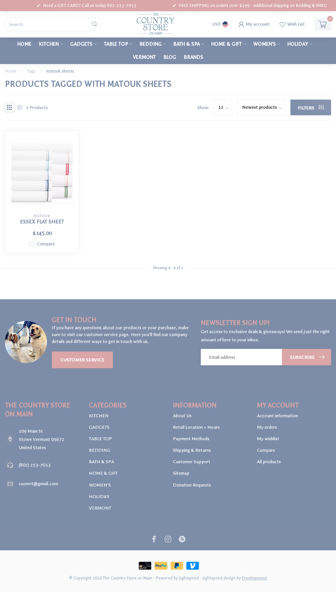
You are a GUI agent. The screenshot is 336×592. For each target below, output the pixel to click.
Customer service (82, 360)
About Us (182, 416)
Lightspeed (189, 578)
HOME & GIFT (226, 44)
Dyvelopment (254, 578)
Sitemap (181, 473)
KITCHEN (49, 44)
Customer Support (191, 462)
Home (24, 44)
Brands (193, 57)
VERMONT (144, 57)
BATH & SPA (186, 44)
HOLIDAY (297, 44)
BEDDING (150, 44)
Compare (46, 244)
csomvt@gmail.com (38, 484)
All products (269, 462)
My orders (267, 427)
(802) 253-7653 (35, 465)
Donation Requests (192, 485)
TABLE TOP (116, 44)
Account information (277, 416)
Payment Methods (191, 439)
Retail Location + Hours (196, 427)
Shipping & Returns (192, 450)
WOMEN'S (264, 44)
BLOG (169, 57)
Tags (31, 71)
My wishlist (268, 439)
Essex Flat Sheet (42, 222)
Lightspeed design (219, 578)
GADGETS (81, 44)
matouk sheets (60, 71)
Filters (306, 108)
